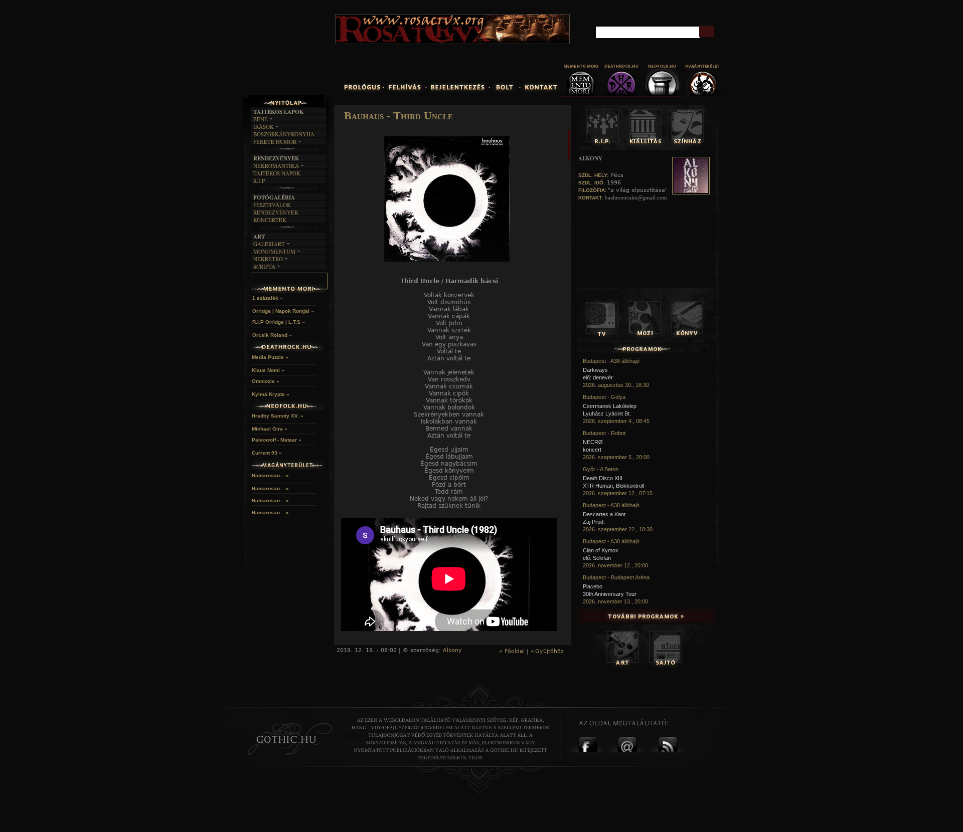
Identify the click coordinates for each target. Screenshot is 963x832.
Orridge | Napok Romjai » (283, 311)
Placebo (592, 586)
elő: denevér (598, 377)
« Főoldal (512, 651)
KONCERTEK (269, 220)
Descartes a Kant (604, 514)
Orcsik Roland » (272, 335)
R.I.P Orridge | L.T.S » (278, 322)
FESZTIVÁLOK (272, 205)
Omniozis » (265, 381)
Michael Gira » (269, 429)
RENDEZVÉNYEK (275, 212)
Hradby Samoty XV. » (277, 416)
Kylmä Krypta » (270, 394)
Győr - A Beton (600, 469)
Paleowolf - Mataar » (276, 440)
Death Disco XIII (602, 478)
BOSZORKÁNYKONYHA (283, 134)
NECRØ (593, 442)
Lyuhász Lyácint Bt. (607, 413)
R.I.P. (259, 180)
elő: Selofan (597, 558)
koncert (592, 450)
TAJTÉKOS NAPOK (276, 173)
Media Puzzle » (270, 357)
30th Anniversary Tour (609, 594)
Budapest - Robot (604, 433)
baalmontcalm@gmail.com (636, 197)
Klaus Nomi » (268, 370)
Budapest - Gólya (604, 397)
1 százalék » (267, 298)
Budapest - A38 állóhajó (611, 361)
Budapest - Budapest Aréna (616, 577)
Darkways (595, 370)
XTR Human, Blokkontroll (613, 486)
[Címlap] (310, 53)
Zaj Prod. (594, 522)
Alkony (452, 650)
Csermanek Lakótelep (609, 406)
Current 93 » (267, 453)
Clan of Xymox (600, 550)
